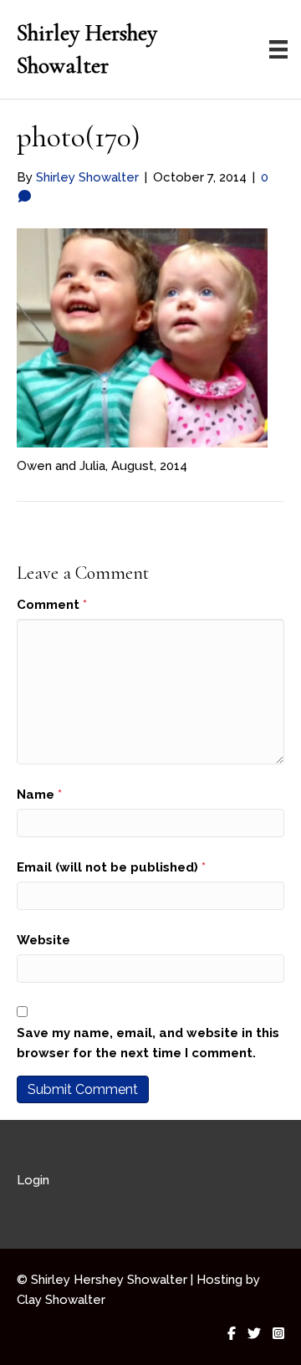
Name (39, 794)
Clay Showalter (61, 1299)
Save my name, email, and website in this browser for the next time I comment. (148, 1043)
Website (43, 940)
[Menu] (278, 49)
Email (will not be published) (111, 867)
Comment (52, 604)
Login (33, 1180)
